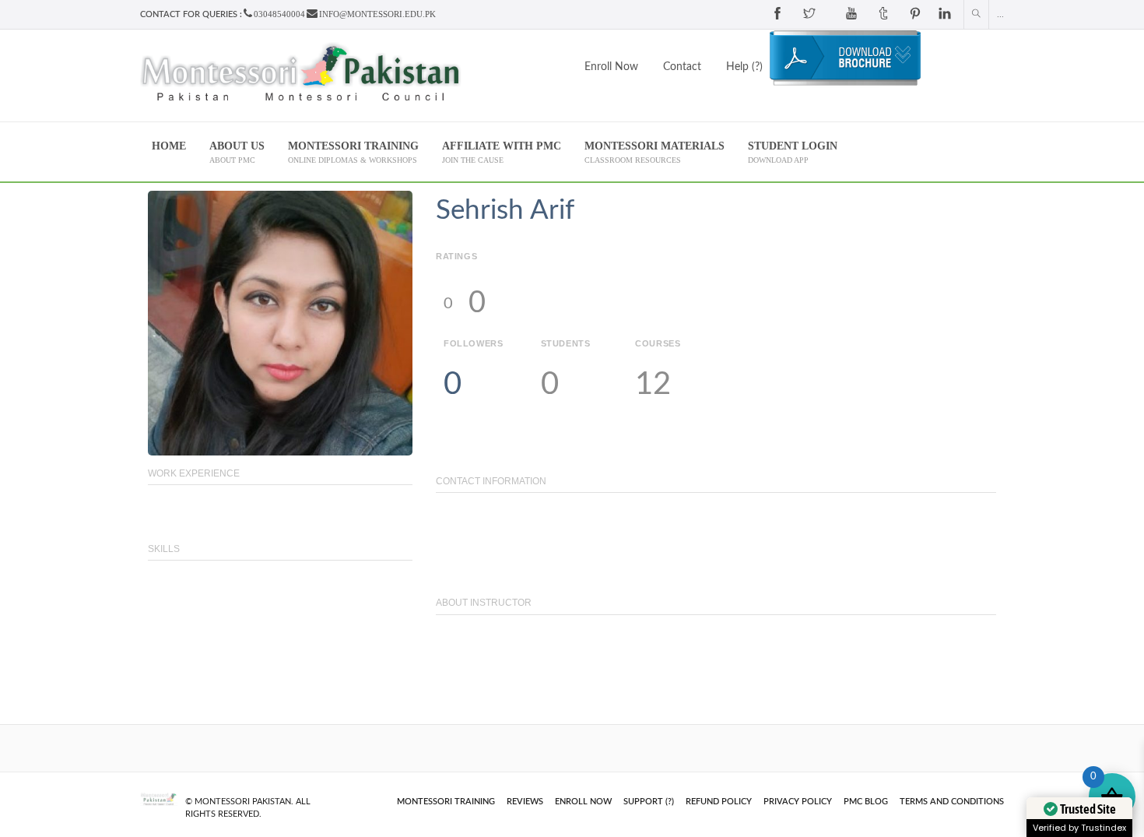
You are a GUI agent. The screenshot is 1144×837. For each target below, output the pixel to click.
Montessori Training (446, 801)
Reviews (525, 801)
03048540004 (279, 14)
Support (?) (648, 801)
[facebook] (777, 14)
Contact (682, 67)
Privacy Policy (797, 801)
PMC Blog (866, 801)
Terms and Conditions (952, 801)
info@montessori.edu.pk (377, 14)
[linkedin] (945, 14)
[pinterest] (915, 14)
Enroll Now (611, 67)
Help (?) (744, 67)
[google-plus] (830, 14)
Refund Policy (719, 801)
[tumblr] (883, 14)
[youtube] (851, 14)
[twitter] (809, 14)
